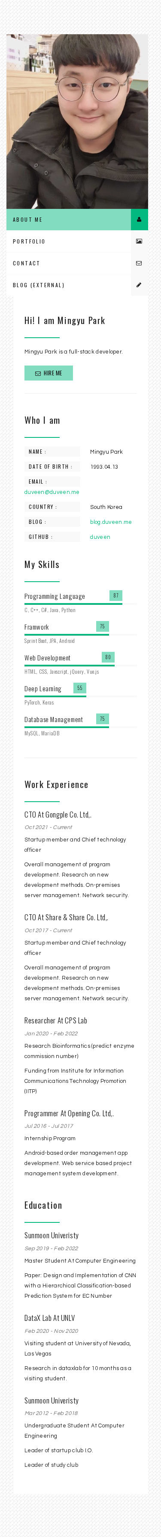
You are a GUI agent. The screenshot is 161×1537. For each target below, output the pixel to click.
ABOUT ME (28, 219)
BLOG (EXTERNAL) (39, 284)
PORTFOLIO (29, 241)
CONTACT (27, 263)
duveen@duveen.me (52, 492)
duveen (100, 537)
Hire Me (52, 373)
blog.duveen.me (111, 522)
